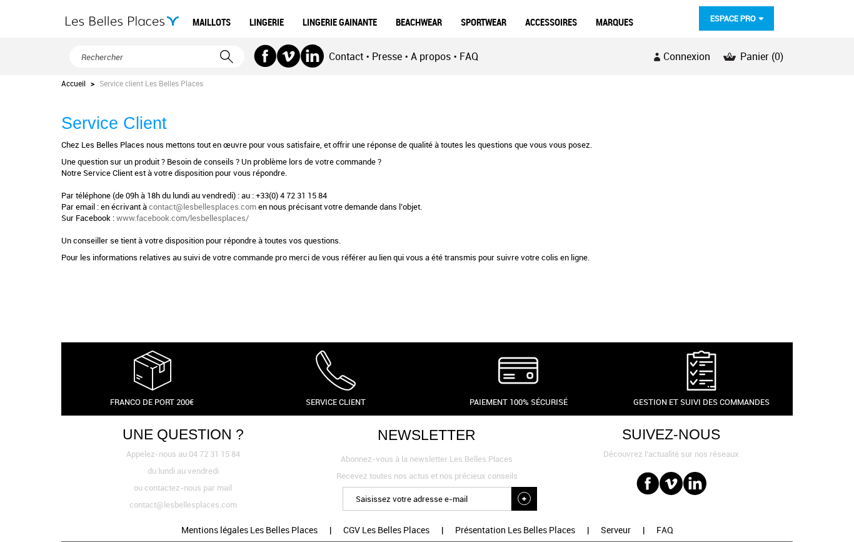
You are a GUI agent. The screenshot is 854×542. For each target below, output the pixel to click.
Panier (761, 56)
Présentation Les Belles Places (515, 530)
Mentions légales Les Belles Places (249, 530)
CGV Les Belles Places (386, 530)
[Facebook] (265, 56)
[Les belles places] (122, 21)
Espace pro (733, 18)
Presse (387, 56)
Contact (346, 56)
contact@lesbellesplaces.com (202, 206)
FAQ (469, 56)
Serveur (616, 530)
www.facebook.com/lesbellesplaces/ (182, 217)
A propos (431, 56)
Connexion (686, 56)
